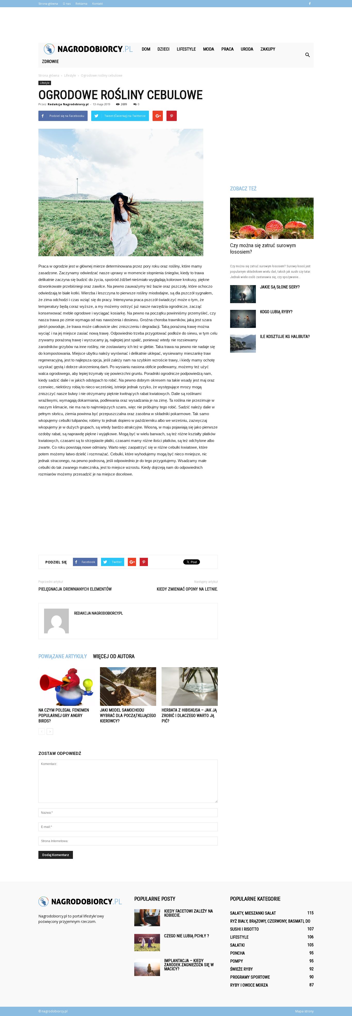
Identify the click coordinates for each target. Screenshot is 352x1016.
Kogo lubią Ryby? (276, 311)
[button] (307, 55)
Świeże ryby (241, 969)
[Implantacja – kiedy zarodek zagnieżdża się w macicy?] (147, 967)
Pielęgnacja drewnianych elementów (75, 589)
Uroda (247, 49)
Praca (227, 49)
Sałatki (237, 945)
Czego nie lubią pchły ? (186, 935)
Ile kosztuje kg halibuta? (285, 336)
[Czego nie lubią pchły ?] (147, 942)
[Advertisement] (176, 25)
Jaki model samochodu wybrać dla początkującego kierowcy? (128, 715)
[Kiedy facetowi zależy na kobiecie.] (147, 917)
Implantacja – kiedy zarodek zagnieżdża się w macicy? (189, 964)
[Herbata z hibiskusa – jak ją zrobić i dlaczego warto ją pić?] (190, 686)
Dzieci (163, 49)
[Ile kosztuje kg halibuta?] (243, 344)
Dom (146, 49)
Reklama (81, 3)
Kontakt (97, 3)
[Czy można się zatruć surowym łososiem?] (272, 218)
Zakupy (268, 49)
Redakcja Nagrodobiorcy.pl (68, 104)
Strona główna (48, 3)
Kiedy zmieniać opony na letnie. (187, 589)
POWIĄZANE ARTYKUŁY (62, 656)
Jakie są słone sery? (280, 287)
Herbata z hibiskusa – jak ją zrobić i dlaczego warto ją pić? (189, 715)
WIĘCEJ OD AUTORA (114, 656)
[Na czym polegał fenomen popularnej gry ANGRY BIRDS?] (66, 686)
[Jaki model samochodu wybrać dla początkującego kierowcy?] (128, 686)
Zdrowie (50, 61)
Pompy (236, 961)
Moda (208, 49)
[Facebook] (310, 3)
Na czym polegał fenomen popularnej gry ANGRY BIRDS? (63, 715)
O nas (67, 3)
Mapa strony (304, 1011)
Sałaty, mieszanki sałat (253, 913)
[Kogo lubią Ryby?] (243, 319)
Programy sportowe (250, 977)
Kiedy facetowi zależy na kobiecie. (188, 913)
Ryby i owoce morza (249, 985)
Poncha (237, 953)
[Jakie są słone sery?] (243, 294)
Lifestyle (186, 49)
